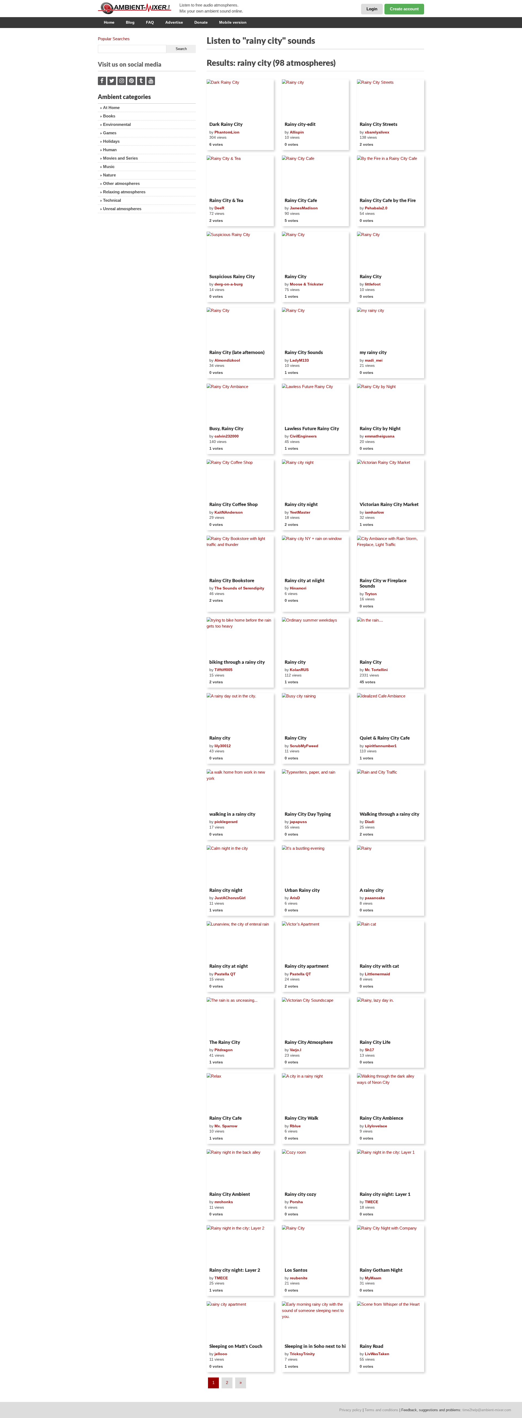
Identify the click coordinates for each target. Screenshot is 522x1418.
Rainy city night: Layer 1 (385, 1194)
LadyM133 (299, 360)
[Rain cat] (390, 941)
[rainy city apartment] (240, 1321)
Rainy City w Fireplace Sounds (383, 583)
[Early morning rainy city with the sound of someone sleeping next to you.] (315, 1321)
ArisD (295, 898)
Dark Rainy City (226, 124)
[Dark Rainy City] (240, 99)
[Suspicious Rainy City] (240, 252)
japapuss (298, 822)
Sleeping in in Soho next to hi (315, 1346)
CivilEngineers (303, 436)
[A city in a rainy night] (315, 1093)
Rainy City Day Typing (308, 814)
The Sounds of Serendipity (239, 588)
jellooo (221, 1354)
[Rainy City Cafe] (315, 176)
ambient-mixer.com (138, 8)
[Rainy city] (315, 99)
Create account (404, 9)
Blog (130, 22)
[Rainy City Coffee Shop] (240, 480)
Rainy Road (371, 1346)
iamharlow (374, 512)
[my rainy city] (390, 328)
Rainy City (295, 276)
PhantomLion (227, 132)
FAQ (150, 22)
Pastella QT (225, 974)
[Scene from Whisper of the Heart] (390, 1321)
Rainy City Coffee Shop (233, 504)
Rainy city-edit (300, 124)
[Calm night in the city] (240, 865)
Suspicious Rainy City (232, 276)
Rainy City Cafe (301, 200)
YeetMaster (300, 512)
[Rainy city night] (315, 480)
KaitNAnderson (229, 512)
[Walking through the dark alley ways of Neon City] (390, 1093)
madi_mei (374, 360)
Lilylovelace (376, 1126)
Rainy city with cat (379, 966)
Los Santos (296, 1270)
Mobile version (233, 22)
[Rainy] (390, 865)
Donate (201, 22)
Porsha (296, 1202)
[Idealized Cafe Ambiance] (390, 713)
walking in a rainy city (232, 814)
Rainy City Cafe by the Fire (388, 200)
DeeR (219, 208)
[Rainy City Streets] (390, 99)
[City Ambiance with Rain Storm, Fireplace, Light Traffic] (390, 556)
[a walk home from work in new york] (240, 789)
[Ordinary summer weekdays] (315, 637)
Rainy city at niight (305, 580)
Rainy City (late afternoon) (237, 352)
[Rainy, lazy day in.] (390, 1017)
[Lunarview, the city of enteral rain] (240, 941)
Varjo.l (295, 1050)
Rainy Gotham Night (381, 1270)
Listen (220, 112)
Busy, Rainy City (226, 428)
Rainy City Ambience (381, 1118)
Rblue (295, 1126)
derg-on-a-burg (229, 284)
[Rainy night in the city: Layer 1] (390, 1169)
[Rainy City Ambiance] (240, 404)
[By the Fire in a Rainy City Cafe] (390, 176)
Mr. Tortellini (376, 670)
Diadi (369, 822)
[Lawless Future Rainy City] (315, 404)
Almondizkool (227, 360)
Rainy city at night (228, 966)
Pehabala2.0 (376, 208)
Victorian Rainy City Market (389, 504)
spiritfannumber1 (381, 746)
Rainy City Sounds (304, 352)
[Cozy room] (315, 1169)
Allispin (297, 132)
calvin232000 (227, 436)
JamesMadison (304, 208)
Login (371, 9)
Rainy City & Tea (226, 200)
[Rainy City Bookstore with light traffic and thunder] (240, 556)
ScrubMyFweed (304, 746)
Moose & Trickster (306, 284)
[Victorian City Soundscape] (315, 1017)
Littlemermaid (377, 974)
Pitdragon (224, 1050)
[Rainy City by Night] (390, 404)
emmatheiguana (379, 436)
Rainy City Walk (301, 1118)
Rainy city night (301, 504)
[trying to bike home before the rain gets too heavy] (240, 637)
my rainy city (373, 352)
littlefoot (373, 284)
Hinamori (298, 588)
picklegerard (226, 822)
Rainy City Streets (378, 124)
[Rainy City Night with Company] (390, 1245)
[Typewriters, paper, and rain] (315, 789)
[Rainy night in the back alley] (240, 1169)
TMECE (371, 1202)
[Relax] (240, 1093)
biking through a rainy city (237, 662)
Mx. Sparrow (226, 1126)
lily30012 (223, 746)
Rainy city (295, 662)
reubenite (298, 1278)
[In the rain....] (390, 637)
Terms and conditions (381, 1410)
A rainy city (371, 890)
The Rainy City (224, 1042)
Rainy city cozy (300, 1194)
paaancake (375, 898)
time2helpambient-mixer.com (486, 1410)
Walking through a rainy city (389, 814)
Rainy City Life (375, 1042)
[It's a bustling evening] (315, 865)
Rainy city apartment (307, 966)
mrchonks (224, 1202)
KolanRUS (299, 670)
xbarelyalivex (377, 132)
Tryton (371, 594)
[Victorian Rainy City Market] (390, 480)
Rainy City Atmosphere (309, 1042)
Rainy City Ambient (229, 1194)
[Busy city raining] (315, 713)
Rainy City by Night (380, 428)
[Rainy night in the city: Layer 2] (240, 1245)
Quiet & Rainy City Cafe (385, 738)
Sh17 (369, 1050)
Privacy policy (350, 1410)
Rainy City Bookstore (231, 580)
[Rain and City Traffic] (390, 789)
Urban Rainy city (302, 890)
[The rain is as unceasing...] (240, 1017)
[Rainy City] (315, 252)
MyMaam (373, 1278)
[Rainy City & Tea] (240, 176)
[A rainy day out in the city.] (240, 713)
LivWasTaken (377, 1354)
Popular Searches (114, 38)
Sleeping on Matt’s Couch (235, 1346)
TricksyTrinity (302, 1354)
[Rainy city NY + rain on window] (315, 556)
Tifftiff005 (223, 670)
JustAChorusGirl (230, 898)
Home (109, 22)
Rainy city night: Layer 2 (234, 1270)
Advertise (174, 22)
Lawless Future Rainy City (312, 428)
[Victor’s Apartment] (315, 941)
